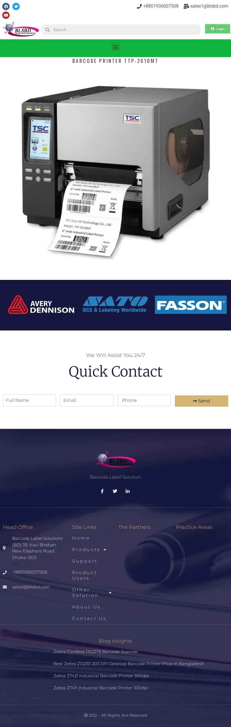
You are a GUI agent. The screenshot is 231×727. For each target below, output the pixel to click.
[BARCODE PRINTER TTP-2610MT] (115, 268)
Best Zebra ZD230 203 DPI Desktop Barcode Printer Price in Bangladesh (129, 663)
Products (86, 549)
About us (86, 607)
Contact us (89, 618)
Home (81, 538)
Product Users (84, 575)
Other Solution (85, 592)
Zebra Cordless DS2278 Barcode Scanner (96, 651)
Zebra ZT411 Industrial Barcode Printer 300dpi (101, 687)
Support (84, 561)
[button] (115, 46)
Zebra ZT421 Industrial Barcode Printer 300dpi (101, 675)
